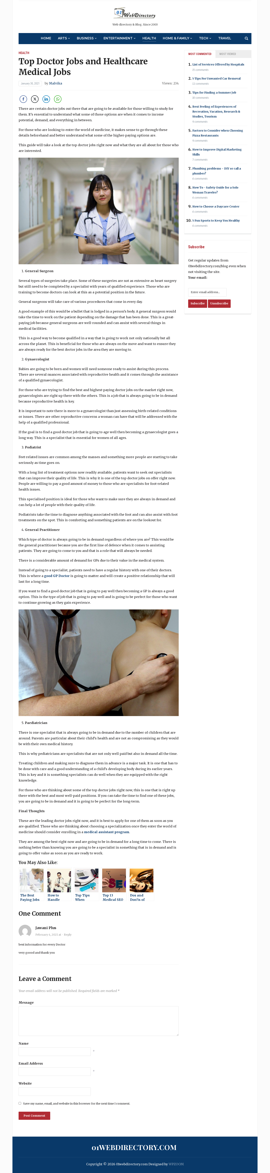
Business (85, 38)
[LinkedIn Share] (46, 99)
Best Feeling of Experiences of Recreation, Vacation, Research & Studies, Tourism (216, 111)
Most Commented (199, 54)
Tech (203, 38)
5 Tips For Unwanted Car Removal (216, 78)
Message (26, 1002)
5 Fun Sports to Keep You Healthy (216, 220)
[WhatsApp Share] (57, 99)
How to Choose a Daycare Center (215, 206)
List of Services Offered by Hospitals (218, 64)
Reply (68, 934)
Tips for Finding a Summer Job (214, 92)
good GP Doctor (57, 576)
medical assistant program (106, 832)
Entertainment (118, 38)
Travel (224, 38)
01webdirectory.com (134, 1147)
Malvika (55, 83)
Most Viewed (227, 54)
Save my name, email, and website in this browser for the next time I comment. (76, 1103)
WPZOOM (176, 1164)
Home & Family (176, 38)
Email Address (31, 1063)
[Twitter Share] (35, 99)
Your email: (197, 278)
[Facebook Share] (23, 99)
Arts (62, 38)
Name (24, 1043)
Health (149, 38)
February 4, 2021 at (48, 934)
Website (25, 1083)
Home (46, 38)
